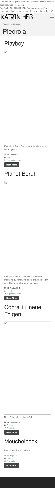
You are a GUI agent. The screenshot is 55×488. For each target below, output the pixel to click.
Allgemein (11, 160)
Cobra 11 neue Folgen (22, 310)
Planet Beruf (19, 173)
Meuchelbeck (20, 441)
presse (18, 160)
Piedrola (10, 157)
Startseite (6, 24)
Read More (11, 164)
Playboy (14, 43)
